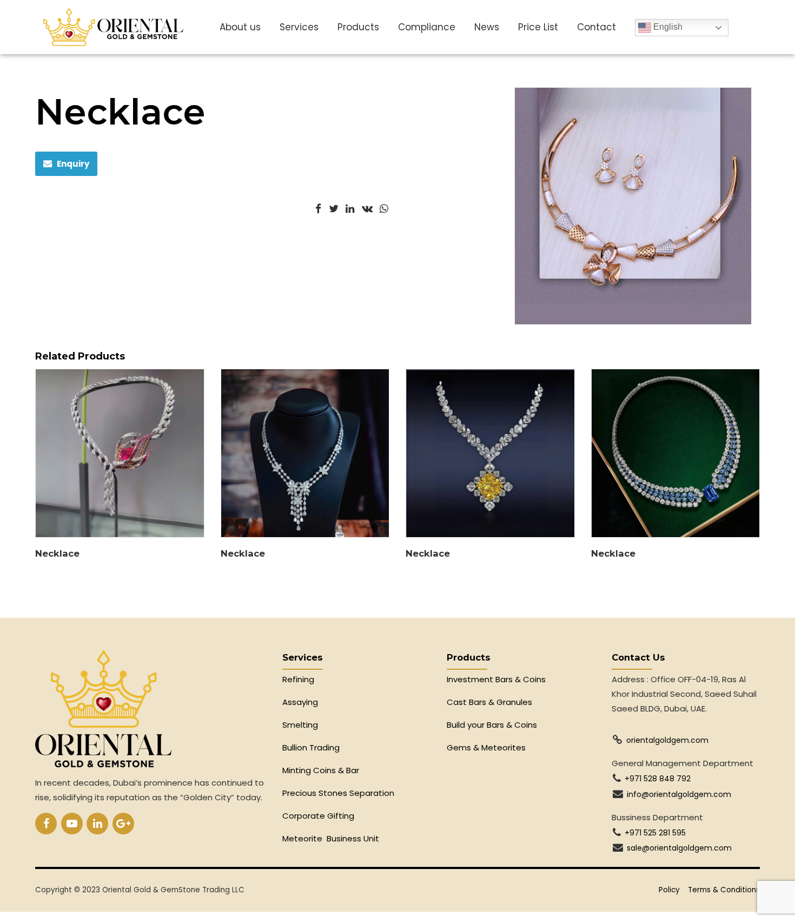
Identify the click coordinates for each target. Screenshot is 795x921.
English (667, 26)
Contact (596, 27)
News (486, 27)
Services (299, 27)
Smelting (300, 724)
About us (240, 27)
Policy (669, 890)
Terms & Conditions (724, 890)
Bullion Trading (311, 747)
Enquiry (73, 163)
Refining (299, 679)
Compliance (426, 27)
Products (358, 27)
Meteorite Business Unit (330, 838)
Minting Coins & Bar (320, 770)
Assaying (300, 702)
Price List (538, 27)
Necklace (57, 553)
